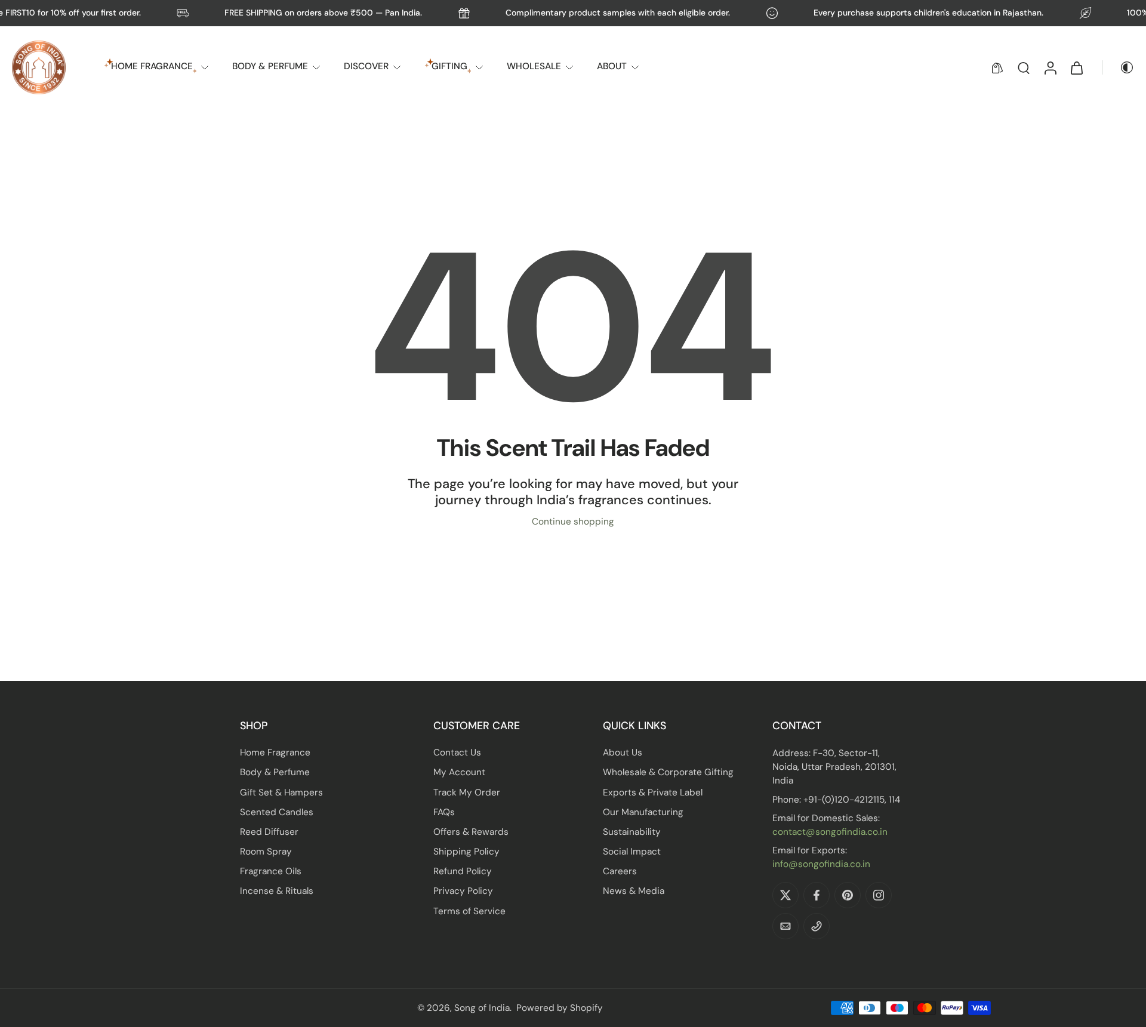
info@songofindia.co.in (821, 864)
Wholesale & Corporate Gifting (668, 772)
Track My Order (466, 792)
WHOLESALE (534, 66)
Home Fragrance (275, 752)
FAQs (444, 812)
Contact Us (457, 752)
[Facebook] (816, 895)
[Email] (785, 926)
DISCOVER (366, 66)
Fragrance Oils (270, 871)
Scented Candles (276, 812)
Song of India (482, 1007)
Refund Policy (462, 871)
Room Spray (266, 852)
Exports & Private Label (653, 792)
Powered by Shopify (559, 1007)
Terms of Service (469, 911)
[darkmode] (1118, 67)
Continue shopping (573, 522)
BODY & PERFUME (270, 66)
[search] (1024, 67)
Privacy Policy (463, 891)
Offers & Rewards (471, 832)
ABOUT (612, 66)
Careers (620, 871)
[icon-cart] (1076, 67)
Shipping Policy (466, 852)
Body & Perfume (275, 772)
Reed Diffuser (269, 832)
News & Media (633, 891)
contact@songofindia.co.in (830, 832)
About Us (622, 752)
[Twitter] (785, 895)
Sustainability (632, 832)
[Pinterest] (847, 895)
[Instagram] (878, 895)
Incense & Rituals (276, 891)
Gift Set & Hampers (281, 792)
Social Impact (632, 852)
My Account (459, 772)
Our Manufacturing (643, 812)
